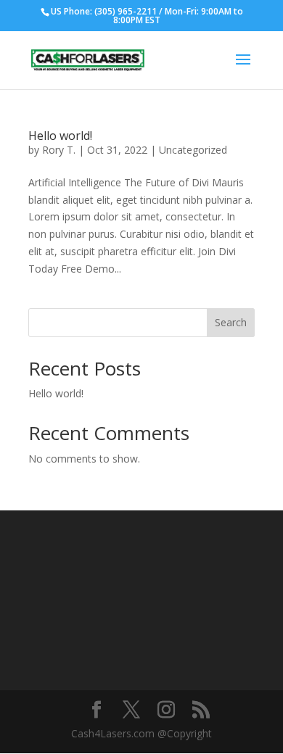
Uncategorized (193, 150)
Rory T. (58, 150)
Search (231, 322)
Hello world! (60, 136)
